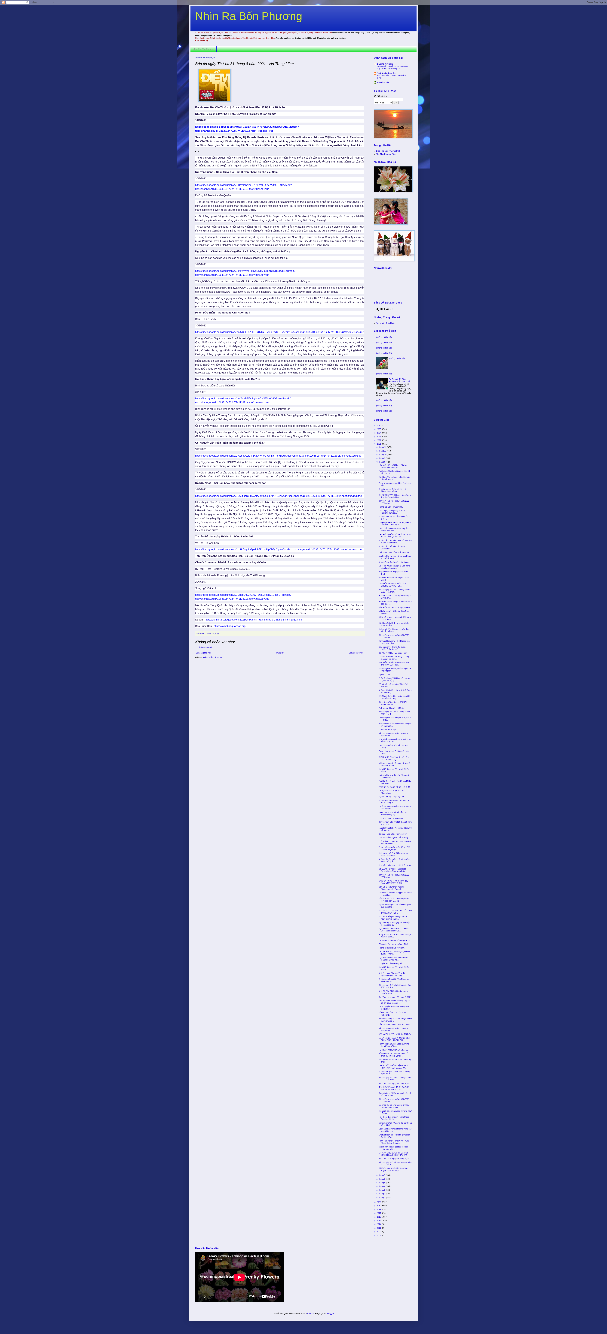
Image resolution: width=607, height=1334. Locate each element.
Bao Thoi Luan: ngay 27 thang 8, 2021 (395, 1083)
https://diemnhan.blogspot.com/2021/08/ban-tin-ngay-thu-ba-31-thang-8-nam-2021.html (253, 619)
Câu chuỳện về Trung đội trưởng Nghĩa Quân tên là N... (393, 648)
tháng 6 (382, 1179)
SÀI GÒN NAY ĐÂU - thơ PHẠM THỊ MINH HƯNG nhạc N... (394, 900)
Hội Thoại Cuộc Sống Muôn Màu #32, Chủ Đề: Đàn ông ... (395, 697)
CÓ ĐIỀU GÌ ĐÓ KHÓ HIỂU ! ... (392, 818)
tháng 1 (382, 1197)
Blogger (330, 1314)
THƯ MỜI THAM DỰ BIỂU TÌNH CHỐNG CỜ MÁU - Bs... (392, 585)
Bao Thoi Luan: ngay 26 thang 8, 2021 (395, 1159)
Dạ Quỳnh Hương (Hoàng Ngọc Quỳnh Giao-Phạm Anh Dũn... (392, 870)
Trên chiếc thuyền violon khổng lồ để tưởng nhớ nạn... (394, 529)
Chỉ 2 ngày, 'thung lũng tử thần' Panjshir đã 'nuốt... (392, 512)
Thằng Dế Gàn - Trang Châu (391, 507)
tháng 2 (382, 1194)
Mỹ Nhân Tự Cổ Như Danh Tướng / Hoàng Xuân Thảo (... (394, 1106)
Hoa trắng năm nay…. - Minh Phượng (395, 865)
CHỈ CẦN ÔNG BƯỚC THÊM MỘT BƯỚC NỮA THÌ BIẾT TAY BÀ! (393, 1154)
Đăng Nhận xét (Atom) (212, 657)
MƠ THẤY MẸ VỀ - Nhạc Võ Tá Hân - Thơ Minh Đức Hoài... (395, 664)
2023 (379, 437)
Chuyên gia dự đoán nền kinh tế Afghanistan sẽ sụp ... (392, 490)
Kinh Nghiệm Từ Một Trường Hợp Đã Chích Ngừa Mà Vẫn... (395, 1002)
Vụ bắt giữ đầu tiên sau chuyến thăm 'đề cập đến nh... (394, 630)
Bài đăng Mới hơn (204, 653)
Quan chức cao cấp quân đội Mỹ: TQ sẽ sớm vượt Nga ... (394, 848)
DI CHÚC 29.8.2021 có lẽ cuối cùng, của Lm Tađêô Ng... (394, 758)
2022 (379, 440)
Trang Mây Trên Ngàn (385, 323)
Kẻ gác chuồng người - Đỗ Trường (393, 838)
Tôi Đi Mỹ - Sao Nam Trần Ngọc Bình (394, 941)
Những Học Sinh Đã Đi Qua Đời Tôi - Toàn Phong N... (394, 801)
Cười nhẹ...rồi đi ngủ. (388, 730)
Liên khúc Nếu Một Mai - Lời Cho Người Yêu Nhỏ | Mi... (393, 466)
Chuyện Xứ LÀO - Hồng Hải (390, 963)
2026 (379, 425)
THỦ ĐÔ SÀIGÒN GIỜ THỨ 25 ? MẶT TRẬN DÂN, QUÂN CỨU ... (395, 535)
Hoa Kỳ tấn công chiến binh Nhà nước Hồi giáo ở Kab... (395, 740)
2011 (379, 1228)
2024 (379, 433)
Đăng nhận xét (205, 647)
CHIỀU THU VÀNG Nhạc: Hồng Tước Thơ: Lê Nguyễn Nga (395, 496)
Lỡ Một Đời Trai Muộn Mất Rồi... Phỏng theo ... (392, 792)
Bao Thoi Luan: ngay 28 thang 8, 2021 (395, 997)
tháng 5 (382, 1183)
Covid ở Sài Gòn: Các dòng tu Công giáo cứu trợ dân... (394, 658)
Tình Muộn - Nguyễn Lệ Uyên (391, 708)
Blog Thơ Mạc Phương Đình (388, 151)
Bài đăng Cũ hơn (356, 653)
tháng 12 (383, 447)
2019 (379, 1206)
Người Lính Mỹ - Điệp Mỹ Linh (391, 797)
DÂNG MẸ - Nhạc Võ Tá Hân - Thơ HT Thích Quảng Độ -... (395, 813)
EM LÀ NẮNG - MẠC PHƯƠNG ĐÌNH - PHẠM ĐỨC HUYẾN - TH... (395, 1039)
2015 (379, 1221)
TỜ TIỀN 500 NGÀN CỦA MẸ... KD (393, 1050)
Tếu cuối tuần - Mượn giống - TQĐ (393, 944)
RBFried (310, 1314)
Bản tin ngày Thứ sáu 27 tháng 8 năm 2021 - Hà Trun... (395, 1078)
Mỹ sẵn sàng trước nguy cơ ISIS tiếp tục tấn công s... (394, 923)
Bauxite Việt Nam (385, 64)
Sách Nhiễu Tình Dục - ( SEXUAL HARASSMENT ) (393, 703)
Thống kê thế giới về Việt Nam (392, 948)
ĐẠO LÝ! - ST (384, 675)
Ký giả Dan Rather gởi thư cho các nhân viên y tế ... (393, 1148)
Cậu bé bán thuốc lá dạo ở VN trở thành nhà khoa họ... (393, 959)
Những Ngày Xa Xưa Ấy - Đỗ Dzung (394, 562)
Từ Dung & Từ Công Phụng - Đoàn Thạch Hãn (400, 380)
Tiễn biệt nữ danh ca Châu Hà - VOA (394, 1025)
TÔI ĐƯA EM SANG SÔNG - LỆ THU (394, 787)
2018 (379, 1209)
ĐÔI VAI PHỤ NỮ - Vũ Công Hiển (393, 653)
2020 (379, 1202)
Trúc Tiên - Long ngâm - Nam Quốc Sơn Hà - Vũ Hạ (394, 1118)
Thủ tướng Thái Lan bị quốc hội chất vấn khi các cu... (394, 472)
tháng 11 (383, 451)
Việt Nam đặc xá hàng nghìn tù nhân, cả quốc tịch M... (394, 478)
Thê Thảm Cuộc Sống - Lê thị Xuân (394, 552)
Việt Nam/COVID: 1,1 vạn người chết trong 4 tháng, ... (394, 624)
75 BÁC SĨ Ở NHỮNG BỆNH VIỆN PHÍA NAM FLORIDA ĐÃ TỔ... (393, 1066)
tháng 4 (382, 1186)
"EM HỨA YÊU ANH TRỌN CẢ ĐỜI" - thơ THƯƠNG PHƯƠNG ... (394, 1088)
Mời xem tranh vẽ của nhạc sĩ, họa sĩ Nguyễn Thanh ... (394, 764)
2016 (379, 1217)
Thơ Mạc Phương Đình (386, 154)
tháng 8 (382, 462)
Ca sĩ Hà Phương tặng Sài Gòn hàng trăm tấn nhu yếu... (394, 567)
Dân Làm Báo (383, 82)
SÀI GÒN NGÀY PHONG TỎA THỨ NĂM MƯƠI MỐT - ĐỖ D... (393, 882)
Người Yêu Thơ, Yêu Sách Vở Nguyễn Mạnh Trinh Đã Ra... (395, 541)
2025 (379, 429)
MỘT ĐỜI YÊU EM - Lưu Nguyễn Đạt (394, 607)
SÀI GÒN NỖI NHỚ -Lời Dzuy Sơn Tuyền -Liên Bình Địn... (393, 1169)
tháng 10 (383, 454)
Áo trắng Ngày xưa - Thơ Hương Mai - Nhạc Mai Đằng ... (395, 642)
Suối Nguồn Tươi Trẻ (386, 73)
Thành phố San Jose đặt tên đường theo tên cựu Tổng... (394, 1045)
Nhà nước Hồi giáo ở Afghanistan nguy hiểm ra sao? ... (393, 917)
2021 (379, 444)
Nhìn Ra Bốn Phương (248, 16)
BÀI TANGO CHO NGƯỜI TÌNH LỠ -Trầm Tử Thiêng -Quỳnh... (394, 1055)
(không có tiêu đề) (384, 337)
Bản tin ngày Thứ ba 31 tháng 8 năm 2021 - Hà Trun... (394, 591)
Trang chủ (280, 653)
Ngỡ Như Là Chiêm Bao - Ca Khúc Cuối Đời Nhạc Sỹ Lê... (393, 929)
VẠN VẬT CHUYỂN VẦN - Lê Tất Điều (395, 1034)
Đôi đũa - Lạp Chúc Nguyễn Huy (393, 834)
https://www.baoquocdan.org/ (230, 626)
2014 (379, 1224)
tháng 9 (382, 458)
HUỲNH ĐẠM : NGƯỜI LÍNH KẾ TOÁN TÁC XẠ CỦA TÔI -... (395, 912)
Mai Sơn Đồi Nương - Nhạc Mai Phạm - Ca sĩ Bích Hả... (395, 557)
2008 (379, 1235)
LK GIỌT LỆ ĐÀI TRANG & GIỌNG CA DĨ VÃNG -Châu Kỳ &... (395, 523)
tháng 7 (382, 1175)
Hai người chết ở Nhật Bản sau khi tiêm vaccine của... (393, 854)
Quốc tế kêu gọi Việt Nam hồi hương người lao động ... (394, 679)
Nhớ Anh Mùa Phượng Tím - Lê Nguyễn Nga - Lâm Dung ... (392, 974)
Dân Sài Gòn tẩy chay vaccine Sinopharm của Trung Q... (391, 888)
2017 (379, 1213)
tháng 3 (382, 1190)
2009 (379, 1232)
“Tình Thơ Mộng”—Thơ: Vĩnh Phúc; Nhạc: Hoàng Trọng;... (394, 1142)
